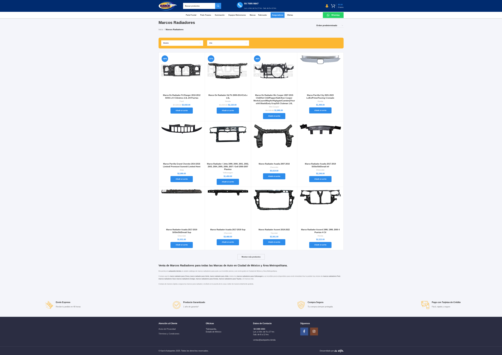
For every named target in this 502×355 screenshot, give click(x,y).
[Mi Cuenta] (327, 6)
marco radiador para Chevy (179, 276)
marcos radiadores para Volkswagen (250, 276)
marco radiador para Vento (199, 276)
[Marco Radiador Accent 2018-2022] (274, 208)
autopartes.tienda (175, 271)
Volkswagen (228, 173)
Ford (182, 101)
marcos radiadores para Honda (207, 279)
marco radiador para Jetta (219, 276)
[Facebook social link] (304, 331)
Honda (228, 101)
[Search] (218, 6)
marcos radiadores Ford (331, 276)
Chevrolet (274, 167)
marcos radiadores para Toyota (230, 279)
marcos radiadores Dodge (185, 279)
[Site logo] (168, 6)
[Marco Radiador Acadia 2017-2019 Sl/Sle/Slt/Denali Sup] (182, 208)
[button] (181, 111)
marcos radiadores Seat (167, 279)
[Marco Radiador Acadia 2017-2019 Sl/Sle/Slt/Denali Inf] (320, 142)
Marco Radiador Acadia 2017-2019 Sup (227, 229)
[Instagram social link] (314, 331)
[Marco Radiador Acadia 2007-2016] (274, 142)
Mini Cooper (274, 107)
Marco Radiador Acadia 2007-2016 (274, 164)
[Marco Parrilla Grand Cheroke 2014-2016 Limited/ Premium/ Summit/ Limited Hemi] (182, 142)
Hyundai (274, 233)
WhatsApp (335, 15)
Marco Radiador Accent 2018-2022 (274, 229)
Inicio (161, 29)
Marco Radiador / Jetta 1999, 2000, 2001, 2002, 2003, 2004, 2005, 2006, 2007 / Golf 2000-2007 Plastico (228, 166)
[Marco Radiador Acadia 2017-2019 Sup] (228, 208)
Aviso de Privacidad (167, 329)
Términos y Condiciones (169, 334)
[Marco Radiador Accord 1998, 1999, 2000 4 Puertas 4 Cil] (320, 208)
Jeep (182, 170)
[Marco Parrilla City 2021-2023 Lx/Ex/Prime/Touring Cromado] (320, 73)
